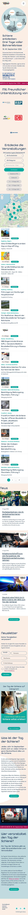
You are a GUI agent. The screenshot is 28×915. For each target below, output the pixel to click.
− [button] (2, 198)
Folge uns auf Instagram (14, 728)
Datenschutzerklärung (9, 670)
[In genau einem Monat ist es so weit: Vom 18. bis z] (14, 704)
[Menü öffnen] (23, 3)
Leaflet (23, 226)
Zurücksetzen (14, 170)
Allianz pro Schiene (14, 879)
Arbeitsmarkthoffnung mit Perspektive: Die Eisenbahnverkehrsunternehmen (13, 557)
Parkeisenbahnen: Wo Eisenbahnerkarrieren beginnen (13, 514)
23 (19, 480)
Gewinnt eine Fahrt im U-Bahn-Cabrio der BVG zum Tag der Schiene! (13, 599)
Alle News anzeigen (14, 619)
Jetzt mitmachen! (14, 796)
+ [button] (2, 196)
